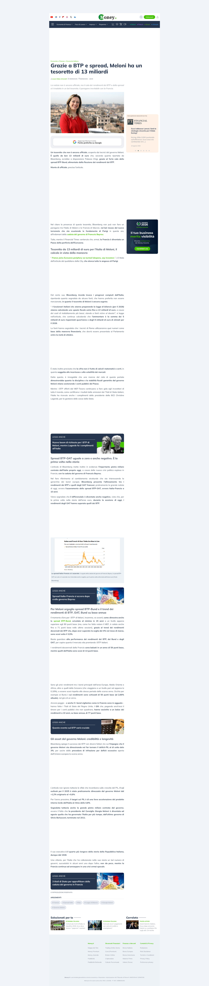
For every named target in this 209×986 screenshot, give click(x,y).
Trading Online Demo (112, 948)
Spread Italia (68, 903)
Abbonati (149, 17)
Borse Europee (128, 951)
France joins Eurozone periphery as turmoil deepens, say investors (83, 258)
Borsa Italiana (127, 948)
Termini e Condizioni (147, 955)
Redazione (143, 948)
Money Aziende (93, 955)
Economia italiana (72, 61)
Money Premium (93, 951)
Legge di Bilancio (92, 903)
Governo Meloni (59, 907)
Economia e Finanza (58, 61)
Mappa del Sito (93, 948)
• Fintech (140, 24)
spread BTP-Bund (62, 621)
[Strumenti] (121, 24)
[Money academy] (117, 24)
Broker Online (110, 955)
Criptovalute (109, 959)
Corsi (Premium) (110, 951)
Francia (56, 903)
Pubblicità (91, 959)
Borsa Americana (129, 955)
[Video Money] (125, 24)
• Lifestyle (154, 24)
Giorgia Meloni (108, 903)
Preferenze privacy (146, 962)
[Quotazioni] (113, 24)
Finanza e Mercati (129, 943)
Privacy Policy (145, 959)
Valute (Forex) (127, 962)
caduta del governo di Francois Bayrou (85, 234)
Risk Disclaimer (145, 951)
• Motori (133, 24)
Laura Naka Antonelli (59, 79)
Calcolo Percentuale (112, 962)
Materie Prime (127, 959)
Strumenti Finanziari (112, 943)
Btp (79, 903)
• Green (147, 24)
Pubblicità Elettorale (95, 962)
